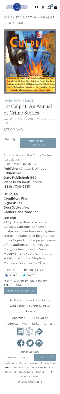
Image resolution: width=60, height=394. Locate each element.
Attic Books (35, 381)
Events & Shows (39, 305)
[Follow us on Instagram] (39, 343)
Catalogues (17, 305)
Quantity (10, 139)
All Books (16, 300)
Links (35, 323)
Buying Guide (39, 318)
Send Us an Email (20, 290)
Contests (49, 323)
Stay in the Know (30, 351)
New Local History (38, 300)
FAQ (25, 323)
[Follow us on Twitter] (30, 343)
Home (8, 17)
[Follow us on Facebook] (21, 343)
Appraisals (18, 318)
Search (30, 311)
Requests (12, 323)
